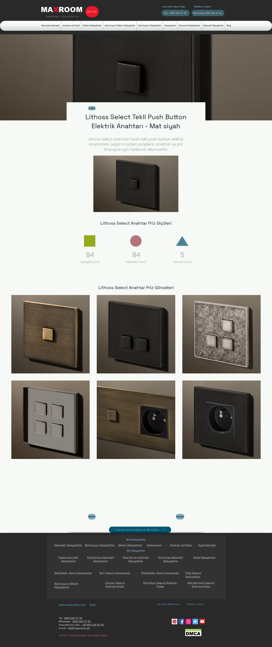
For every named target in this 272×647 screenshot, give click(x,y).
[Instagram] (188, 621)
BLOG (92, 604)
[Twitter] (195, 621)
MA (47, 10)
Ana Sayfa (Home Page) (174, 6)
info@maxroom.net (79, 628)
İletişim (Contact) (203, 6)
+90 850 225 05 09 (93, 624)
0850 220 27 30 (73, 618)
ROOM (71, 10)
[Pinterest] (174, 621)
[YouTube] (202, 621)
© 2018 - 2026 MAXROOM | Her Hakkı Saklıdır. (83, 635)
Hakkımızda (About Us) (72, 604)
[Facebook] (181, 621)
